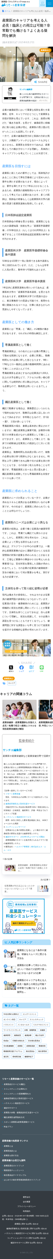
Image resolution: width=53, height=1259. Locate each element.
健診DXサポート (10, 1108)
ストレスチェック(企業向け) (15, 1089)
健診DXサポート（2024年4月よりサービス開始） (26, 836)
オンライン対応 (9, 1019)
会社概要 (26, 1201)
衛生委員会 (30, 1051)
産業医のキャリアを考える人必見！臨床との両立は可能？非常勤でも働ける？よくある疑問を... (31, 986)
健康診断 (28, 1035)
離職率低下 (29, 1056)
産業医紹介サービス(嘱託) (14, 1084)
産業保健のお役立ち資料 (13, 1160)
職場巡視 (42, 1046)
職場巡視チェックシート (14, 1170)
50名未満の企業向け (11, 1014)
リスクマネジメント (40, 1024)
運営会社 (26, 1197)
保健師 (42, 1030)
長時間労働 (16, 1056)
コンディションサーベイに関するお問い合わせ (26, 1238)
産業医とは (8, 1146)
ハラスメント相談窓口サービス (18, 817)
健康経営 (17, 1035)
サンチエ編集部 (26, 89)
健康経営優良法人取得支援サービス (20, 803)
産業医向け (8, 678)
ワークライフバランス (12, 1030)
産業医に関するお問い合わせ (26, 1224)
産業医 (20, 1046)
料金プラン (8, 1126)
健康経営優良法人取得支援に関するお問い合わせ (26, 1228)
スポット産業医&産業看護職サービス (19, 1122)
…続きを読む (43, 100)
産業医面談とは (10, 1151)
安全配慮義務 (9, 1046)
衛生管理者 (42, 1051)
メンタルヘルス (23, 1024)
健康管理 (7, 1035)
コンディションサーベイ (16, 827)
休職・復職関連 (30, 1030)
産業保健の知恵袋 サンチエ (15, 1140)
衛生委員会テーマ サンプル (15, 1175)
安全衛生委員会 (34, 1040)
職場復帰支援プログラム (13, 1051)
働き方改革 (39, 1035)
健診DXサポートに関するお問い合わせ (26, 1242)
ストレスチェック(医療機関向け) (17, 1093)
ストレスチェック (36, 1019)
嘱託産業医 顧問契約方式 (14, 1117)
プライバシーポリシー (26, 1206)
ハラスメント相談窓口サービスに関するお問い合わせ (27, 1233)
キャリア (11, 683)
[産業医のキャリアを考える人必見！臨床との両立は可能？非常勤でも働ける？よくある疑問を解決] (10, 986)
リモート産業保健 (13, 793)
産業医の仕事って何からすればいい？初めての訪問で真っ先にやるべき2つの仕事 (31, 969)
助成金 (6, 1040)
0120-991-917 (20, 1215)
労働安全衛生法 (18, 1040)
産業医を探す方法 (11, 1155)
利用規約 (26, 1211)
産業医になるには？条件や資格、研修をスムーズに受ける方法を (31, 954)
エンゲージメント (29, 1014)
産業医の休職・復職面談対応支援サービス (21, 1112)
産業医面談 (30, 1046)
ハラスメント (9, 1024)
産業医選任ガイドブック (14, 1165)
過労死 (6, 1056)
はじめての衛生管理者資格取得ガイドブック (22, 1179)
